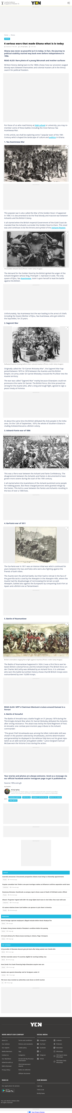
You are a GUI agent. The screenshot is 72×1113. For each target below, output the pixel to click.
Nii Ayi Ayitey (24, 46)
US (2, 982)
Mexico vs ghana (55, 797)
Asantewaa (26, 278)
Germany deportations (40, 797)
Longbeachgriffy (15, 797)
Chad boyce (13, 800)
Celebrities (5, 887)
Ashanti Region (58, 227)
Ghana (13, 35)
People (4, 879)
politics (52, 137)
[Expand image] (66, 147)
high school (40, 125)
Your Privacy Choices (38, 1112)
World (3, 952)
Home (6, 35)
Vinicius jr (26, 797)
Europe (3, 975)
